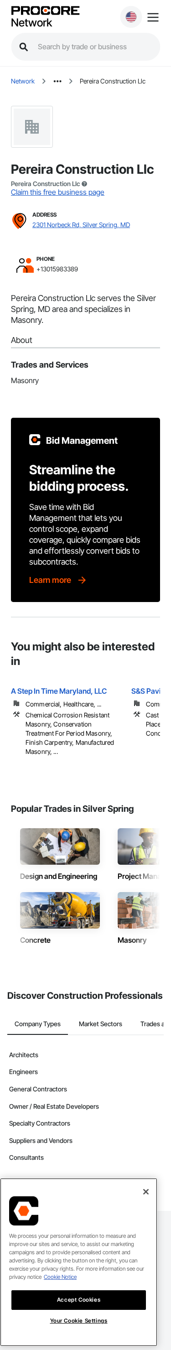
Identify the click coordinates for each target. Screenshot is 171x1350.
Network (31, 22)
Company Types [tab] (38, 1024)
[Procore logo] (45, 11)
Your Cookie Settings (79, 1320)
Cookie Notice (60, 1276)
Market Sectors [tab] (100, 1024)
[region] (78, 1262)
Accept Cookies (78, 1299)
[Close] (146, 1192)
